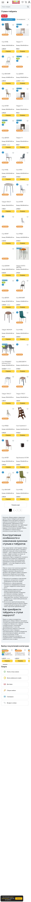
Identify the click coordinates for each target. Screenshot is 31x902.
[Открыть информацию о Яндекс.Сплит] (7, 47)
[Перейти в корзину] (26, 2)
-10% (18, 58)
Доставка (9, 684)
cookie (11, 897)
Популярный (5, 98)
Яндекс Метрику (5, 898)
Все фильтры (9, 19)
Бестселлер (5, 34)
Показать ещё (15, 505)
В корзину (8, 51)
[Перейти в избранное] (23, 2)
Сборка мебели (11, 690)
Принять (19, 898)
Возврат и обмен (11, 703)
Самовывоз (10, 696)
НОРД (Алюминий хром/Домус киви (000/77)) (20, 654)
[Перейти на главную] (16, 2)
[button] (7, 2)
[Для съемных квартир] (3, 24)
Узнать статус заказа (13, 671)
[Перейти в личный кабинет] (29, 2)
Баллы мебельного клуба (14, 678)
